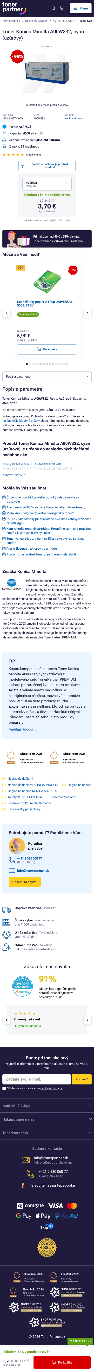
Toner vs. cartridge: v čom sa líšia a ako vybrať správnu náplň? (45, 541)
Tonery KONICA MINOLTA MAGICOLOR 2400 (32, 464)
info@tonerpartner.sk (33, 870)
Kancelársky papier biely (24, 809)
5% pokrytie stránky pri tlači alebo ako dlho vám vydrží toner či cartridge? (49, 521)
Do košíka (65, 1362)
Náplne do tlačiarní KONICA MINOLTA (33, 785)
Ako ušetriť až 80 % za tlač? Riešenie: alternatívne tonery (46, 507)
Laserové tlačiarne (63, 797)
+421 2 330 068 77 (29, 858)
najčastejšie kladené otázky (21, 420)
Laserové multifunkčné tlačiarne (29, 803)
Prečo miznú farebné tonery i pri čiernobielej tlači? (41, 554)
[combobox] (47, 184)
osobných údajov (51, 1088)
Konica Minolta (74, 118)
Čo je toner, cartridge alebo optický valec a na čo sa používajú (43, 499)
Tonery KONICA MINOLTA (25, 797)
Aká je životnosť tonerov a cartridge (32, 548)
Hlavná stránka (11, 20)
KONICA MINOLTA (63, 20)
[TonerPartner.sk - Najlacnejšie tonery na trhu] (14, 8)
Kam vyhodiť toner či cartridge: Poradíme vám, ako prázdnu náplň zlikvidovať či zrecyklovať (49, 531)
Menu (84, 8)
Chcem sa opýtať (24, 882)
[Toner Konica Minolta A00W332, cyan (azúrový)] (47, 97)
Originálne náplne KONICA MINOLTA (32, 791)
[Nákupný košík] (61, 8)
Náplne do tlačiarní (36, 20)
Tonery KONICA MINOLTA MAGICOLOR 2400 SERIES (37, 469)
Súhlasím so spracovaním (35, 1088)
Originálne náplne (79, 785)
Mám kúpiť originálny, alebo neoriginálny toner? (40, 513)
